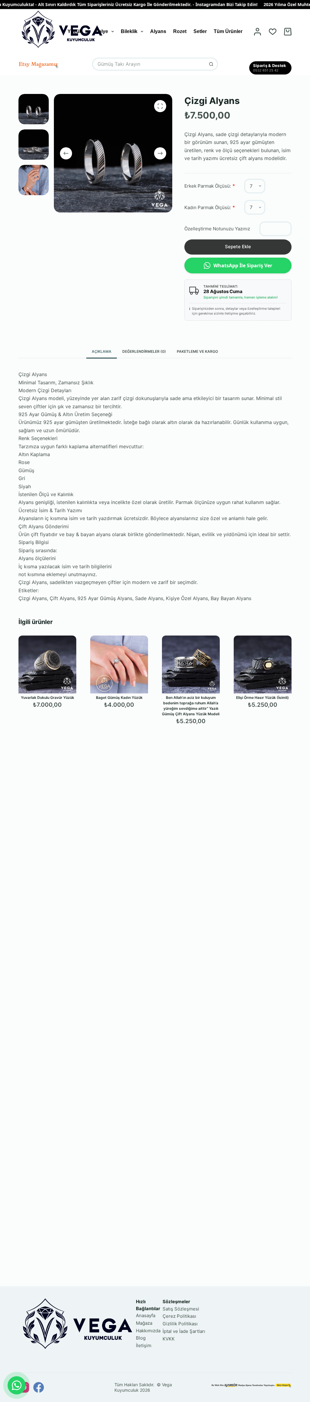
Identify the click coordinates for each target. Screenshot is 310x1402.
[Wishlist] (272, 31)
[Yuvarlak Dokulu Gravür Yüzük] (47, 664)
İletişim (143, 1345)
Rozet (179, 31)
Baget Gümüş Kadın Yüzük (119, 697)
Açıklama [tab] (101, 351)
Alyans (158, 31)
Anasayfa (145, 1315)
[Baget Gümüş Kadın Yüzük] (119, 664)
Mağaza (144, 1323)
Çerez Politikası (179, 1316)
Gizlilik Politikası (180, 1324)
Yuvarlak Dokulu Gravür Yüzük (47, 697)
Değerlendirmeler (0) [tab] (144, 351)
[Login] (257, 31)
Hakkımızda (148, 1331)
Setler (200, 31)
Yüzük (75, 31)
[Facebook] (38, 1387)
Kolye (101, 31)
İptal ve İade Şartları (184, 1331)
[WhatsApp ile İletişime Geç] (17, 1385)
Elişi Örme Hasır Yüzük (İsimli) (262, 697)
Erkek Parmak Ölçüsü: (207, 186)
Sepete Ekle (238, 246)
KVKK (169, 1339)
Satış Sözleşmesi (181, 1309)
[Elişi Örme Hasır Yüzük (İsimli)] (263, 664)
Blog (141, 1338)
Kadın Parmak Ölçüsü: (207, 207)
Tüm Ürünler (228, 31)
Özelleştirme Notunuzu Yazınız (217, 229)
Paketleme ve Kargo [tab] (197, 351)
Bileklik (129, 31)
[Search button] (211, 64)
